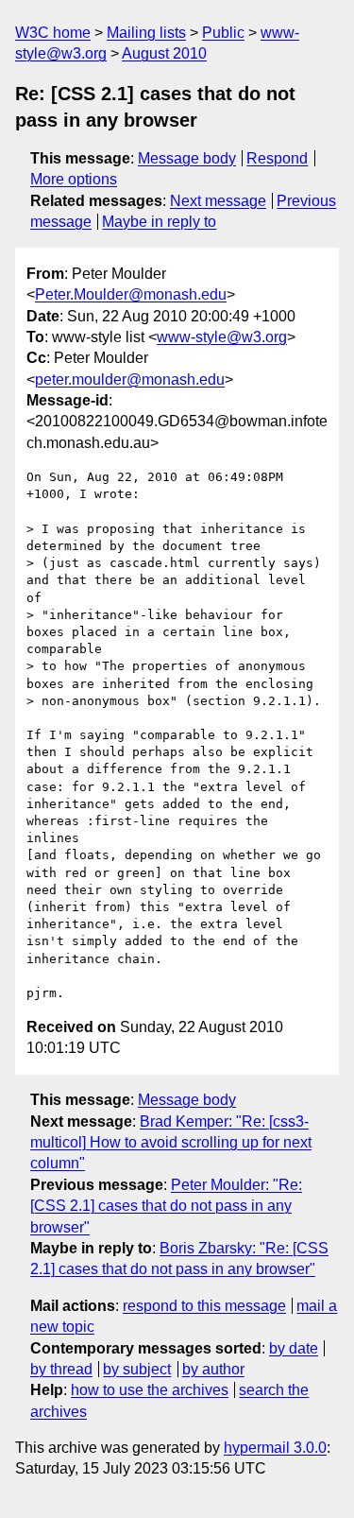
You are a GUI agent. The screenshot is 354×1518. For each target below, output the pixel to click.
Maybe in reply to (159, 222)
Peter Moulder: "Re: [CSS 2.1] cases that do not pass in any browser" (166, 1206)
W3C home (53, 33)
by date (293, 1348)
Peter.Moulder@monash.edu (131, 294)
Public (223, 33)
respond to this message (204, 1306)
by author (213, 1369)
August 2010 (164, 53)
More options (73, 179)
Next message (218, 201)
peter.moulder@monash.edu (130, 379)
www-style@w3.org (222, 337)
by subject (137, 1369)
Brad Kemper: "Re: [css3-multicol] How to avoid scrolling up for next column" (171, 1142)
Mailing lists (146, 33)
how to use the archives (149, 1390)
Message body (187, 158)
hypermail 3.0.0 (275, 1448)
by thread (61, 1369)
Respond (277, 158)
